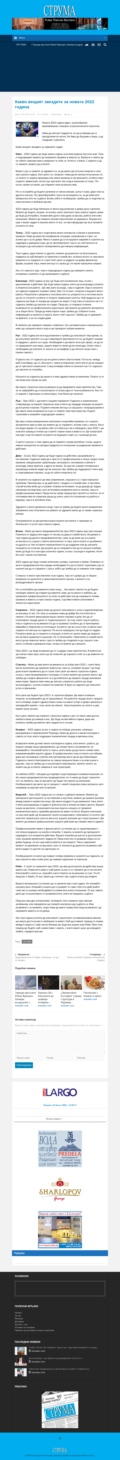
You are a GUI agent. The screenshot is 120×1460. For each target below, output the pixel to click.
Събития (44, 114)
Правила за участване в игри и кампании (34, 1330)
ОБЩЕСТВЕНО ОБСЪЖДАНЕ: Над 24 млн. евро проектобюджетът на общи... (63, 1347)
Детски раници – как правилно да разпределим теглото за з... (56, 1358)
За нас (18, 1315)
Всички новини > (54, 1119)
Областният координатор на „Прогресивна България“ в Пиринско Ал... (60, 1369)
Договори (19, 1321)
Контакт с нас (21, 1324)
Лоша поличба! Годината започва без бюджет (86, 957)
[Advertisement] (60, 69)
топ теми (27, 941)
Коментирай (56, 114)
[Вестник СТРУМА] (60, 11)
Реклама (19, 1318)
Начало (18, 1312)
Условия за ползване (25, 1327)
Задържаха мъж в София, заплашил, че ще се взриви (37, 957)
